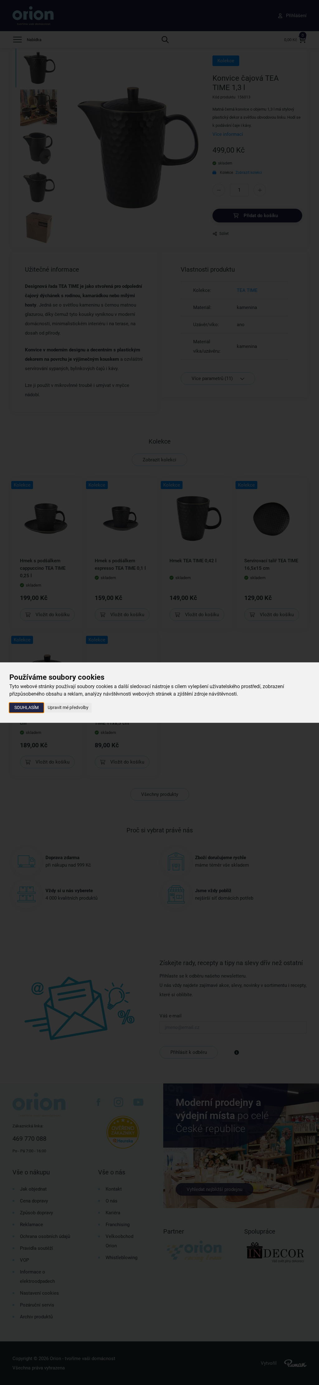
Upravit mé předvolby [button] (68, 707)
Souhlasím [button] (26, 707)
